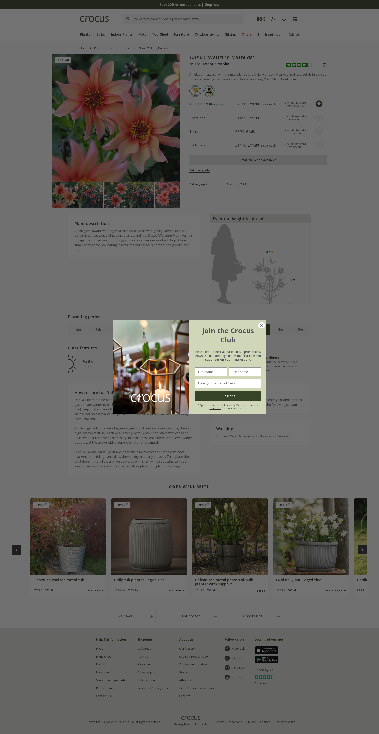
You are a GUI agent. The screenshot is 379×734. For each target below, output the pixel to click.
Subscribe (228, 396)
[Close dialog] (261, 325)
